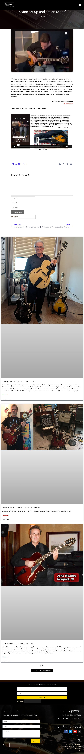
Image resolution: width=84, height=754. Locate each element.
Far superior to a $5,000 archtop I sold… (19, 381)
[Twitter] (70, 731)
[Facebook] (66, 731)
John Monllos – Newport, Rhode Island (18, 644)
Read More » (5, 395)
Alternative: (14, 217)
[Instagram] (79, 731)
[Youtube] (75, 731)
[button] (80, 4)
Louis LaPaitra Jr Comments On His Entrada (21, 508)
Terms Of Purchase (8, 749)
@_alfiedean (68, 104)
